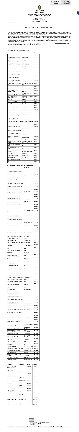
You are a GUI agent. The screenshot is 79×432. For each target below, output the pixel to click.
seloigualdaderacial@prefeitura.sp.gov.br (62, 43)
